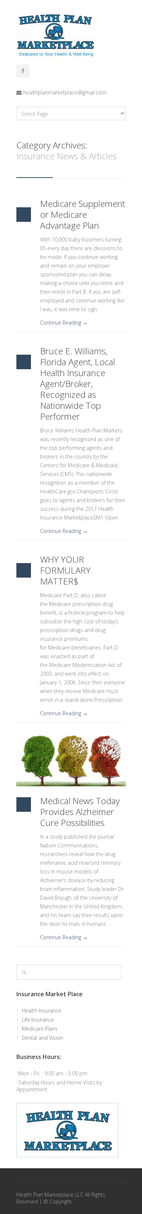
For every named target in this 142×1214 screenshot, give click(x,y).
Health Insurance (41, 1010)
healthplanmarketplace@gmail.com (64, 92)
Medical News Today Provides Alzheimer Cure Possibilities (80, 811)
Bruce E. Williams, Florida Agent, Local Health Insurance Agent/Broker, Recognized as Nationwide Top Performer (77, 383)
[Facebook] (22, 70)
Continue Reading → (64, 322)
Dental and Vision (42, 1037)
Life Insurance (38, 1019)
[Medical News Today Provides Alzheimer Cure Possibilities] (71, 760)
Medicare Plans (40, 1028)
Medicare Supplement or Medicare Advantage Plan (82, 214)
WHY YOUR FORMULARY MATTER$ (65, 570)
